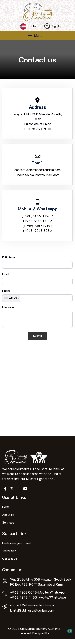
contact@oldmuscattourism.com (37, 170)
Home (6, 507)
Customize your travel (16, 543)
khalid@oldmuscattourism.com (37, 175)
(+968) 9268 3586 (37, 230)
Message (8, 307)
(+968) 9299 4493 (36, 216)
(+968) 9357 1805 (36, 225)
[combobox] (11, 298)
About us (8, 514)
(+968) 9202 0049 (37, 220)
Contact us (9, 558)
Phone (6, 290)
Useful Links (14, 497)
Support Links (15, 533)
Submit (37, 336)
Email (5, 274)
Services (8, 522)
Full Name (8, 257)
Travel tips (9, 551)
